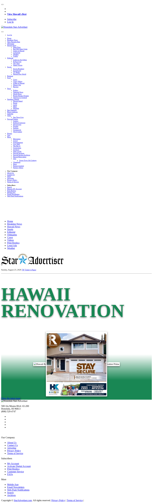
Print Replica (11, 191)
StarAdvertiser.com (23, 500)
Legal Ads (12, 245)
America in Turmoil (20, 97)
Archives (16, 149)
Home (9, 38)
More (9, 137)
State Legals (17, 151)
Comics (15, 121)
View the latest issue (10, 398)
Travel (15, 141)
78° (23, 270)
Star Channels (12, 110)
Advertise (10, 178)
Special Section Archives (21, 155)
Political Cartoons (19, 123)
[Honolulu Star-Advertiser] (14, 27)
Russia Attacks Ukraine (21, 96)
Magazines (16, 139)
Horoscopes (17, 124)
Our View (16, 63)
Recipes (15, 87)
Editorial (10, 58)
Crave (15, 79)
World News (17, 94)
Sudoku (16, 128)
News (9, 88)
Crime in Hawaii (18, 51)
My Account (13, 463)
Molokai (16, 108)
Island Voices (17, 65)
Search (9, 187)
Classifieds (16, 162)
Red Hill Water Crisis (20, 49)
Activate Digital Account (19, 466)
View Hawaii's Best (16, 14)
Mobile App (11, 192)
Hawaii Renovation (19, 157)
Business (10, 76)
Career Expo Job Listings (27, 160)
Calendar (10, 114)
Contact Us (11, 175)
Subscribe (11, 19)
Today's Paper (30, 270)
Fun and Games (12, 119)
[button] (2, 4)
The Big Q (16, 146)
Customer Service (15, 471)
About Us (10, 173)
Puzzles (15, 126)
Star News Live (18, 117)
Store (15, 164)
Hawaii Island (18, 101)
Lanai (15, 105)
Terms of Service (13, 182)
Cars (8, 135)
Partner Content (18, 166)
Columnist (16, 52)
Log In (10, 22)
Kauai (15, 103)
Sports (9, 67)
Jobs (14, 158)
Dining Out (17, 85)
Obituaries (10, 43)
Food (9, 78)
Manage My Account (14, 189)
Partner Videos (18, 167)
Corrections (17, 148)
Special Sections (18, 153)
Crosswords (17, 130)
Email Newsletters (13, 194)
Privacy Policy (12, 180)
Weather (16, 54)
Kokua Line (17, 61)
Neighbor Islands (13, 99)
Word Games (17, 132)
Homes (9, 133)
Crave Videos (17, 81)
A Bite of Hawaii (19, 83)
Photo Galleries (12, 112)
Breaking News (12, 40)
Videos (10, 240)
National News (18, 92)
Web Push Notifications (15, 196)
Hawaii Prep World (19, 74)
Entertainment (18, 142)
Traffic (15, 56)
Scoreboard (17, 70)
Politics (15, 90)
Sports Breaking (18, 69)
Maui (15, 106)
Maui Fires (16, 47)
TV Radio (16, 72)
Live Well (16, 144)
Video (9, 115)
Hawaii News (11, 45)
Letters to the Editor (20, 60)
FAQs (9, 176)
